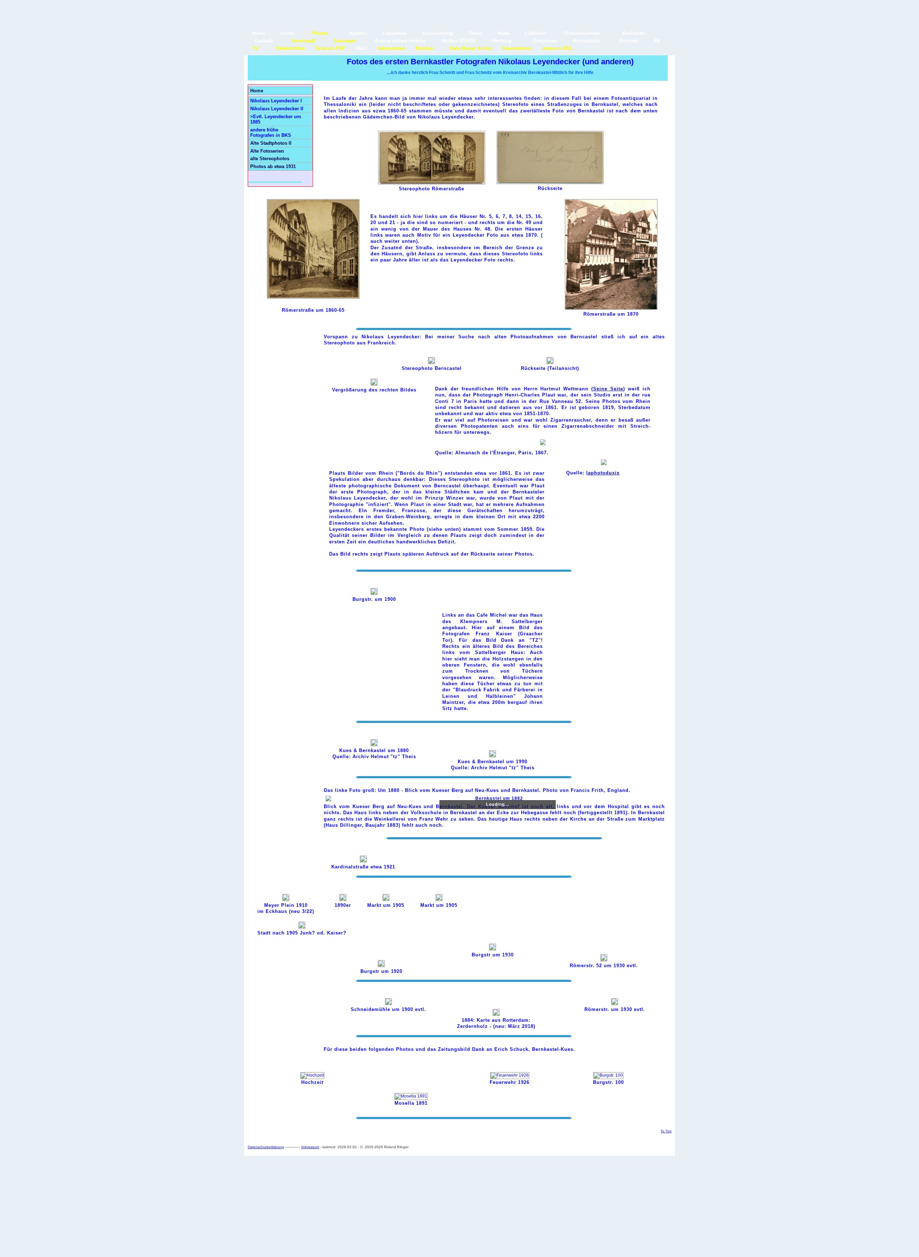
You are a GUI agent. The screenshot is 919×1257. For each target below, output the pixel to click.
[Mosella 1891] (411, 1096)
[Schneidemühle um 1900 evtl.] (388, 1003)
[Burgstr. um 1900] (374, 593)
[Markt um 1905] (385, 899)
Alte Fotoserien (267, 151)
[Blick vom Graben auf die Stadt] (431, 362)
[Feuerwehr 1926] (510, 1075)
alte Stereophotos (269, 158)
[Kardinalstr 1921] (363, 861)
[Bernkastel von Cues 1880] (374, 744)
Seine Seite (608, 388)
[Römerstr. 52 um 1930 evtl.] (603, 960)
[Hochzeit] (312, 1075)
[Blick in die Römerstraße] (431, 183)
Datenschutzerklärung (266, 1147)
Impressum (310, 1147)
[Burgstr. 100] (608, 1075)
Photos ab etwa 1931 (273, 166)
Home (256, 90)
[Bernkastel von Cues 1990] (492, 756)
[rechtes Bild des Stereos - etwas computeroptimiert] (374, 384)
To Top (666, 1131)
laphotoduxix (603, 473)
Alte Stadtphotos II (270, 143)
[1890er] (342, 899)
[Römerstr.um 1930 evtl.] (614, 1003)
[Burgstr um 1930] (492, 949)
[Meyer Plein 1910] (285, 899)
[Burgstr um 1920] (381, 965)
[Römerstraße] (313, 297)
